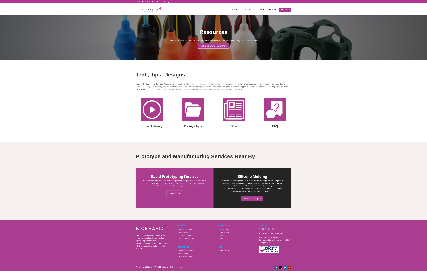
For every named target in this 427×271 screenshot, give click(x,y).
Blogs (222, 235)
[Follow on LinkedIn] (285, 267)
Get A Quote (285, 10)
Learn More (174, 193)
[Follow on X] (280, 267)
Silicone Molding (185, 235)
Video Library (225, 232)
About (261, 10)
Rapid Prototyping (186, 229)
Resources (249, 10)
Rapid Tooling (184, 232)
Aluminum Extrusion (186, 250)
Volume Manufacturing (187, 238)
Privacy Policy (225, 250)
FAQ (221, 238)
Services (235, 10)
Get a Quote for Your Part (213, 45)
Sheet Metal (183, 253)
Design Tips (224, 229)
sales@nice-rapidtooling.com (272, 233)
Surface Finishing (185, 256)
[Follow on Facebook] (276, 267)
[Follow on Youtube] (289, 267)
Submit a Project (252, 198)
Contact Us (271, 10)
